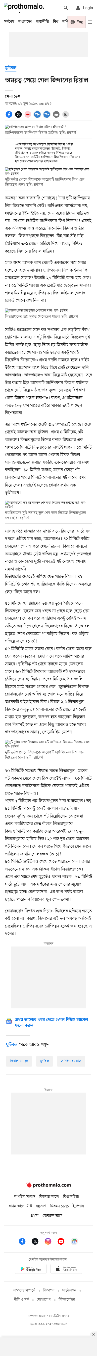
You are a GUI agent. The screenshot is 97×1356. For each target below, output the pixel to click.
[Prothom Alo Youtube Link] (63, 1242)
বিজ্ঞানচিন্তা (71, 1197)
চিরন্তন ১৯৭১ (59, 1206)
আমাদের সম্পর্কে (24, 1290)
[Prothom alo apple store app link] (66, 1269)
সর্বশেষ (9, 22)
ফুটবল (10, 68)
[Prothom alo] (25, 8)
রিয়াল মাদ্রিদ (19, 1061)
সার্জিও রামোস (71, 1061)
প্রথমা (35, 1216)
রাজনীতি (42, 22)
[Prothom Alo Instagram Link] (50, 1242)
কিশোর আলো (49, 1197)
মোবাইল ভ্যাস (52, 1216)
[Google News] (74, 1242)
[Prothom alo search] (66, 8)
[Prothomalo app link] (30, 1269)
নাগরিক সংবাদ (24, 1197)
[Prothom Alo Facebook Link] (24, 1242)
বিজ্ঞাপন (48, 1290)
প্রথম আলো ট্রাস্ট (20, 1206)
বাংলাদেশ (25, 22)
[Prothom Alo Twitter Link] (37, 1242)
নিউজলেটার (67, 1299)
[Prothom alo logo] (48, 1187)
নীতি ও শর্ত (21, 1299)
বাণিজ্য (67, 22)
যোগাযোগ (44, 1299)
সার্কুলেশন (69, 1290)
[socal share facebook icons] (9, 117)
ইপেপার (78, 1206)
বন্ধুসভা (41, 1206)
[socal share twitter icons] (19, 117)
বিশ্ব (55, 22)
